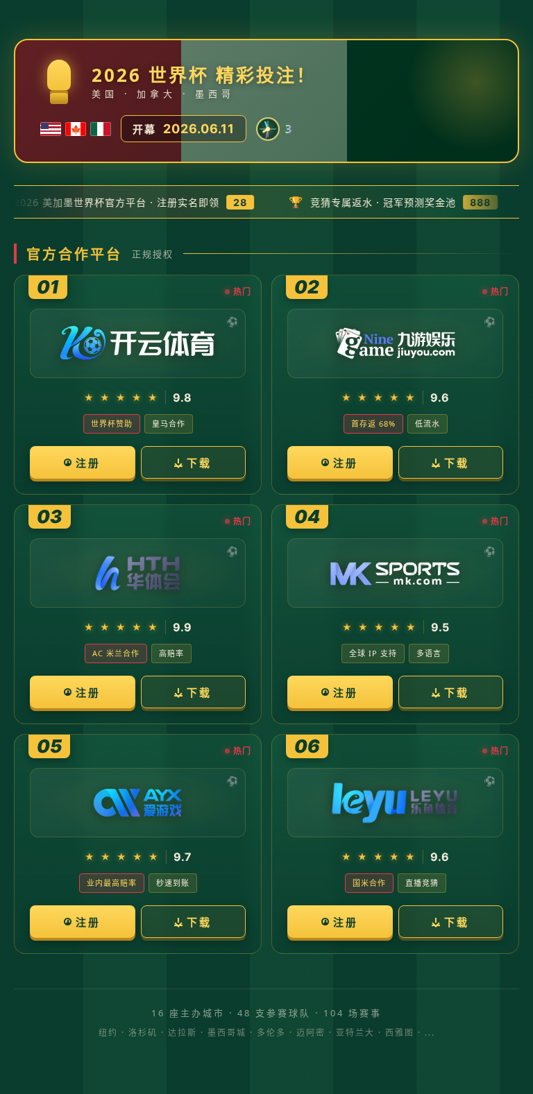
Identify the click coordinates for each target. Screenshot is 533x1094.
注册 (88, 463)
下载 (199, 463)
